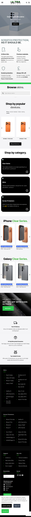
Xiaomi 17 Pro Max (22, 399)
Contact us (7, 457)
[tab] (7, 111)
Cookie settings (7, 505)
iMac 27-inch (21, 391)
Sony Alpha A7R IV (22, 394)
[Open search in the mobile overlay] (15, 93)
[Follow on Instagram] (18, 475)
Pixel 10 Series (9, 375)
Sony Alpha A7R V (22, 396)
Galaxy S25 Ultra (10, 434)
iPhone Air (8, 425)
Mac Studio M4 (21, 384)
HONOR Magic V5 (10, 437)
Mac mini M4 (21, 386)
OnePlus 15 (8, 391)
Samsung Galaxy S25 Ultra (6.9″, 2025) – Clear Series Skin (22, 286)
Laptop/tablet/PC (9, 486)
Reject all (17, 505)
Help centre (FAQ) (9, 460)
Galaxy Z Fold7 (9, 383)
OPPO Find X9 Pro (10, 394)
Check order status (9, 463)
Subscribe (7, 494)
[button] (2, 2)
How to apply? (8, 466)
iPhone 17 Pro (9, 422)
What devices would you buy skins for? (8, 482)
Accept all (5, 511)
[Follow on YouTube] (22, 475)
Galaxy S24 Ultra (22, 432)
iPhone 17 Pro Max (10, 419)
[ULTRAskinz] (16, 2)
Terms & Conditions (23, 457)
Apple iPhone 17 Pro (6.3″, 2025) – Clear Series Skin (22, 248)
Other (6, 490)
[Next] (29, 128)
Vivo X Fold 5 (9, 432)
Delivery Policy (22, 463)
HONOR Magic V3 (10, 440)
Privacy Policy (22, 460)
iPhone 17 (8, 427)
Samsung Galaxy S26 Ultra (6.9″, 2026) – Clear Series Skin (7, 286)
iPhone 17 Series (9, 380)
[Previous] (2, 128)
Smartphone (8, 484)
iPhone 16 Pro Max (22, 439)
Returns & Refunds (23, 466)
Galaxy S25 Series (10, 377)
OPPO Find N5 (21, 427)
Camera (7, 488)
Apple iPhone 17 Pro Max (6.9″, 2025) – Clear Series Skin (6, 248)
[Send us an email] (20, 475)
